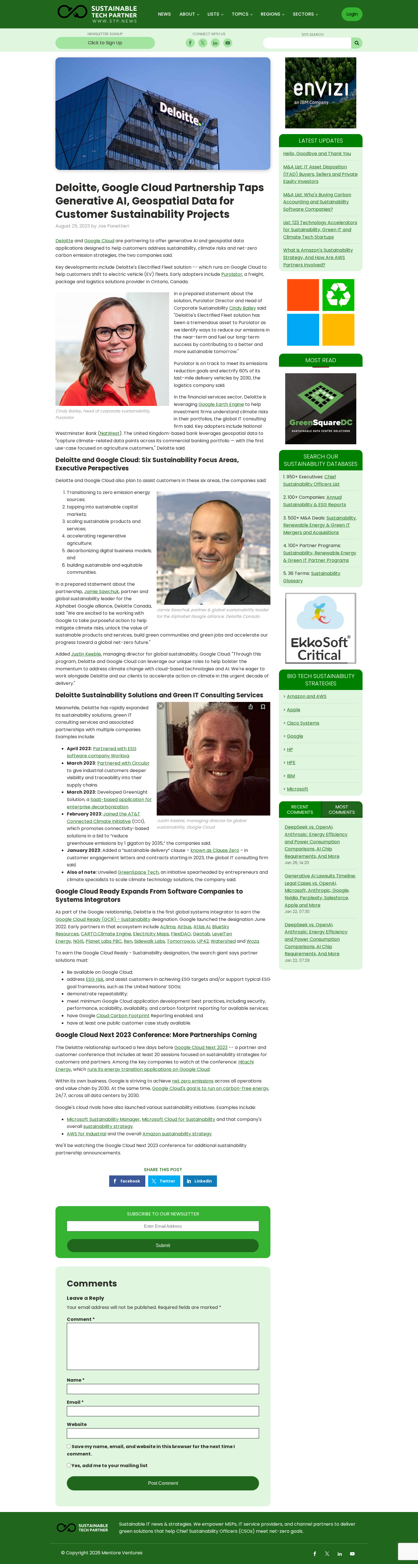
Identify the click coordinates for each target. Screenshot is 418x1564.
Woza (253, 941)
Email (75, 1402)
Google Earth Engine (221, 404)
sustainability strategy (108, 1126)
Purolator (231, 274)
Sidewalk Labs (149, 941)
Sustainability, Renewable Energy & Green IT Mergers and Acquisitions (320, 525)
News (164, 14)
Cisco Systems (303, 723)
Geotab (201, 934)
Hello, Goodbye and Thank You (317, 153)
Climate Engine (114, 934)
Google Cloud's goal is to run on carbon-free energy (210, 1088)
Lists (213, 14)
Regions (270, 14)
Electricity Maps (151, 934)
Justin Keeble (86, 654)
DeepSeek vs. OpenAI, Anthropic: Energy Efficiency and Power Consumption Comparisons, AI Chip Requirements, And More (316, 841)
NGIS (78, 941)
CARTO (89, 934)
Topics (240, 14)
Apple (293, 709)
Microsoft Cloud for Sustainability (178, 1119)
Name (76, 1380)
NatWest (109, 433)
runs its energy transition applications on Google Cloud (148, 1069)
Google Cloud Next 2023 (200, 1047)
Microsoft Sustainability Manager (103, 1119)
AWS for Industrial (86, 1134)
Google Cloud (99, 240)
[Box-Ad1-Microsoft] (320, 312)
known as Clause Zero (215, 850)
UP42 (203, 941)
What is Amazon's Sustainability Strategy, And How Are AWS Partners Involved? (318, 257)
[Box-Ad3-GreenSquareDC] (320, 408)
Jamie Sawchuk (101, 591)
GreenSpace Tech (138, 872)
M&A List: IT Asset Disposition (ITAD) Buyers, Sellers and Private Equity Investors (320, 174)
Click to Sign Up (105, 42)
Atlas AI (201, 926)
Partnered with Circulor (123, 763)
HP (290, 749)
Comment (81, 1319)
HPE (291, 762)
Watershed (223, 941)
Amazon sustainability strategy (177, 1134)
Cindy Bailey (242, 308)
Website (77, 1424)
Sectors (303, 14)
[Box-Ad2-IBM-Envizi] (320, 92)
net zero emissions (193, 1081)
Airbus (184, 926)
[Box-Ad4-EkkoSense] (320, 628)
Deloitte (64, 240)
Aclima (167, 926)
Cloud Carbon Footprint (123, 1015)
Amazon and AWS (306, 696)
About (187, 14)
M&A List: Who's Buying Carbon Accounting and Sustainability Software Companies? (317, 201)
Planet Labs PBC (104, 941)
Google (295, 736)
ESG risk (95, 979)
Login (352, 14)
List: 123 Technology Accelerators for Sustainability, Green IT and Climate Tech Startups (320, 229)
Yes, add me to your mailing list (109, 1465)
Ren (128, 941)
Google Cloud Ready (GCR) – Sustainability (102, 919)
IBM (291, 776)
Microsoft (297, 789)
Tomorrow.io (181, 941)
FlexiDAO (181, 934)
